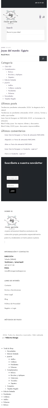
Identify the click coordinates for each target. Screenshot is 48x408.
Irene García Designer (13, 135)
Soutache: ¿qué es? (30, 149)
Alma (6, 144)
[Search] (7, 37)
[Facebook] (4, 242)
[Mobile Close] (1, 345)
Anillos (10, 85)
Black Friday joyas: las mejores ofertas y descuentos (20, 123)
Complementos (10, 69)
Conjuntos (10, 386)
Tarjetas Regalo (10, 99)
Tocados (14, 380)
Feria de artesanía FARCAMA (33, 135)
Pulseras (11, 93)
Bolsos (10, 72)
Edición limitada (10, 80)
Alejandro (8, 139)
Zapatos (11, 77)
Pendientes (12, 90)
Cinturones (14, 378)
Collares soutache (14, 88)
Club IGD (8, 66)
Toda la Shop (8, 348)
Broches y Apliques (15, 74)
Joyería (3, 47)
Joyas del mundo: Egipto (14, 50)
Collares (14, 362)
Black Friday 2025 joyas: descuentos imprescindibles (20, 126)
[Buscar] (43, 58)
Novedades (9, 96)
